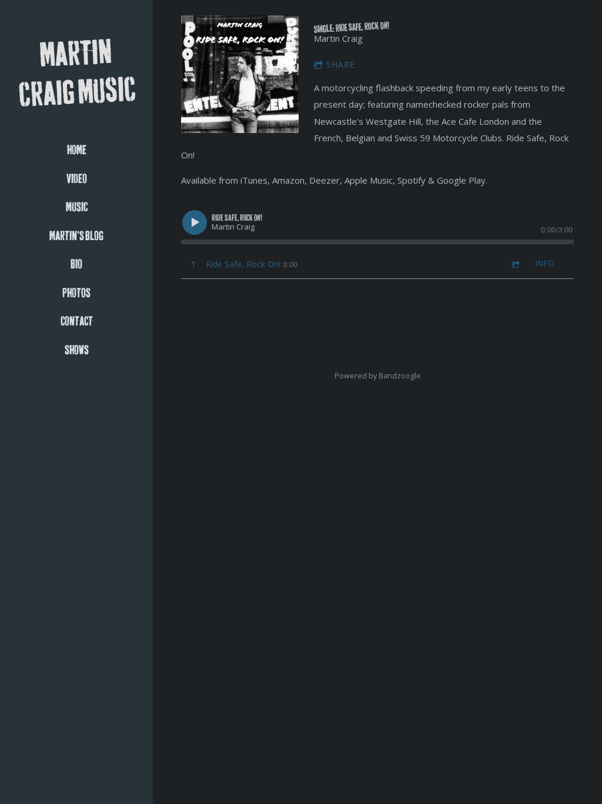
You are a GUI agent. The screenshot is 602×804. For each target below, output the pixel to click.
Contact (77, 321)
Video (76, 179)
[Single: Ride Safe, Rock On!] (240, 74)
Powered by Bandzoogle (378, 376)
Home (76, 150)
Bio (76, 264)
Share (340, 64)
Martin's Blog (76, 236)
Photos (76, 293)
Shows (77, 350)
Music (77, 207)
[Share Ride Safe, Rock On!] (515, 264)
